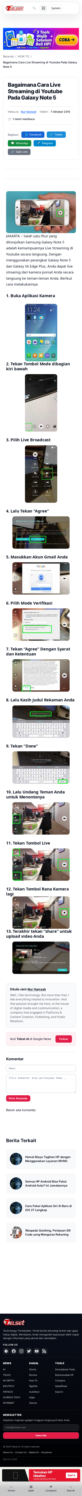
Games (33, 1402)
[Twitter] (29, 1351)
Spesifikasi (61, 1386)
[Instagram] (21, 1351)
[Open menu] (43, 8)
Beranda (8, 56)
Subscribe (41, 1435)
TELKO (6, 1375)
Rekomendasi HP (64, 1375)
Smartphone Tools (65, 1369)
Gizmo (32, 1369)
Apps (32, 1397)
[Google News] (6, 1351)
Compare (60, 1380)
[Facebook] (14, 1351)
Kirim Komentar (18, 1098)
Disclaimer (46, 1452)
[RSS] (44, 1351)
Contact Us (21, 1452)
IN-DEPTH (8, 1380)
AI (4, 1369)
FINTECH (8, 1391)
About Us (8, 1452)
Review (33, 1375)
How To (33, 1380)
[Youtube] (37, 1351)
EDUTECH (8, 1386)
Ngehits (33, 1386)
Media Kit (34, 1452)
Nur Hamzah (28, 111)
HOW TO (23, 56)
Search (59, 1391)
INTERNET (8, 1402)
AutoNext (34, 1391)
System (55, 8)
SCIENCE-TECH (11, 1397)
